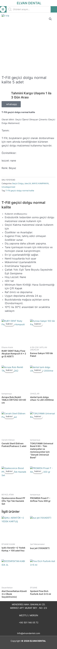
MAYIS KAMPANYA (40, 183)
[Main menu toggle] (3, 9)
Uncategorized (8, 187)
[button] (50, 19)
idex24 (28, 183)
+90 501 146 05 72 (28, 622)
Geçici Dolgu (18, 183)
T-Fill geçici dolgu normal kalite (20, 190)
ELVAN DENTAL (29, 3)
